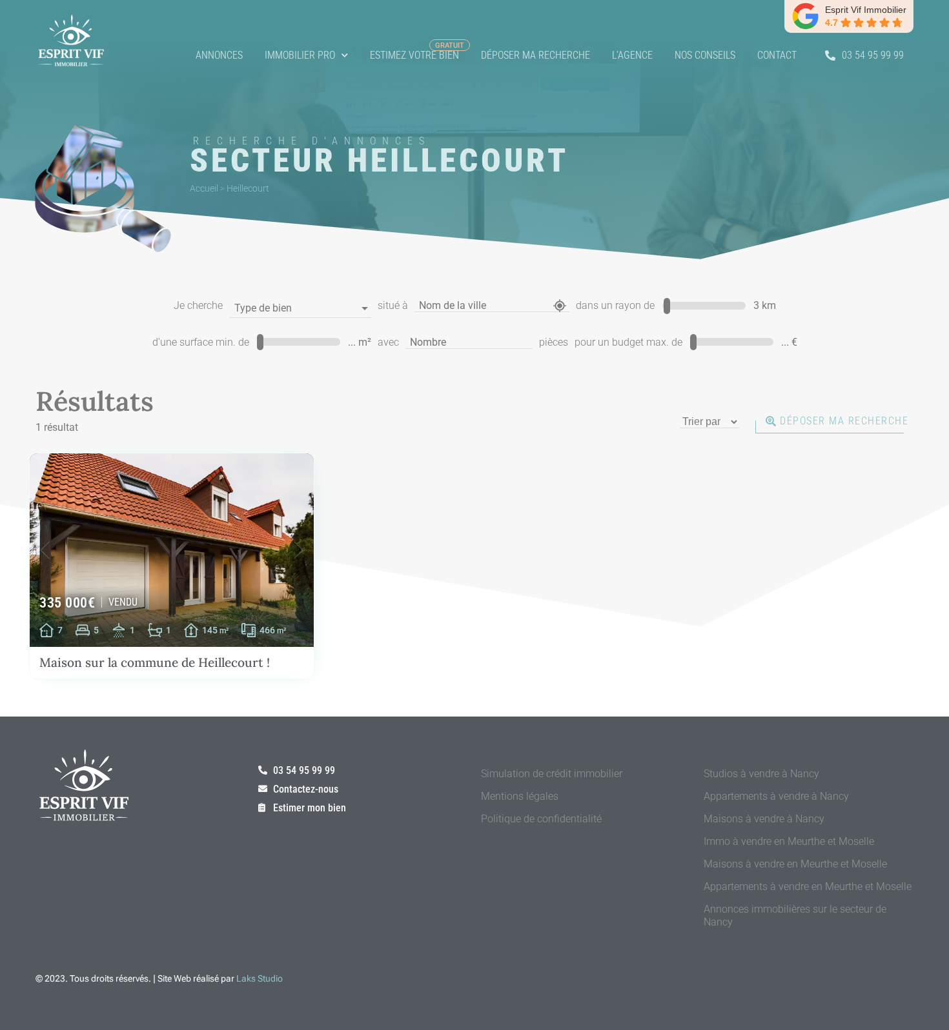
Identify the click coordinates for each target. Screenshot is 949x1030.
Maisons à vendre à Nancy (764, 819)
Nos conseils (705, 55)
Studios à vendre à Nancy (761, 774)
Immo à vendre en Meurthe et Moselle (789, 841)
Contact (777, 55)
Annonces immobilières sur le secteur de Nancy (795, 915)
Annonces (219, 55)
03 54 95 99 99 (873, 55)
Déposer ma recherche (535, 55)
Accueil (204, 188)
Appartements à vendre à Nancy (776, 796)
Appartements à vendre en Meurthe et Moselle (808, 886)
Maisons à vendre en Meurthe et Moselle (795, 864)
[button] (45, 550)
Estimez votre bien (414, 55)
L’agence (632, 55)
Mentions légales (519, 796)
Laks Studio (259, 978)
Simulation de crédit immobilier (551, 774)
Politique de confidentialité (541, 819)
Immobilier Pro (300, 55)
